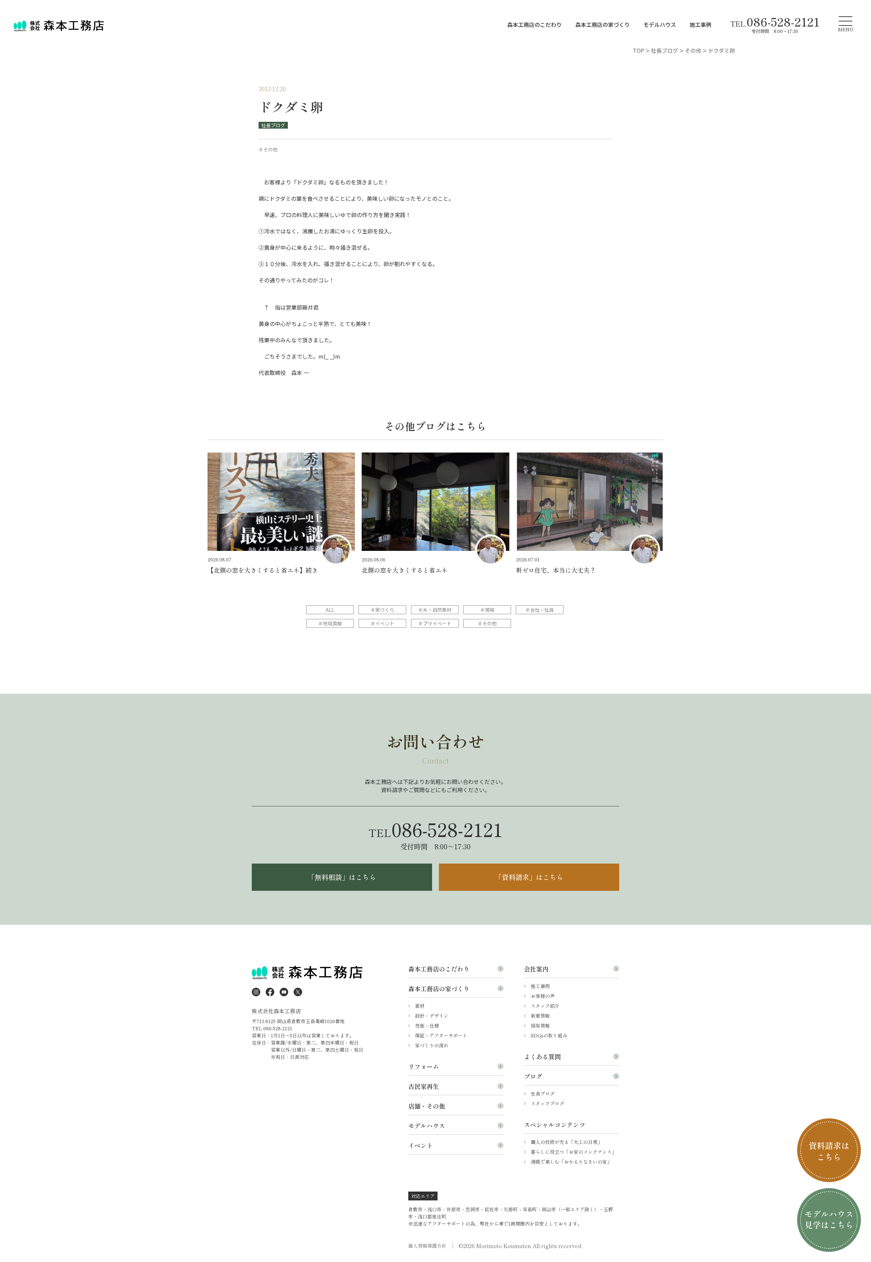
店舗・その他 (426, 1105)
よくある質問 (542, 1056)
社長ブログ (273, 125)
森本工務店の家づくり (602, 24)
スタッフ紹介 (545, 1005)
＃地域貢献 (330, 623)
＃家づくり (382, 609)
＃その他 (487, 623)
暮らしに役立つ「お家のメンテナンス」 (574, 1151)
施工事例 (700, 24)
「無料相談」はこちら (342, 877)
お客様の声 (543, 996)
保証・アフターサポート (441, 1035)
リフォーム (423, 1066)
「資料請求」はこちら (529, 877)
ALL (330, 609)
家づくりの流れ (431, 1045)
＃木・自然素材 (434, 609)
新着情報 (540, 1015)
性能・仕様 (427, 1025)
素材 (420, 1005)
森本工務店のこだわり (534, 24)
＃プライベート (434, 623)
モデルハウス (659, 24)
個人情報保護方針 (427, 1245)
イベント (420, 1145)
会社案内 (536, 968)
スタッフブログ (547, 1103)
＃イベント (382, 623)
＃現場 (487, 609)
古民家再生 (423, 1086)
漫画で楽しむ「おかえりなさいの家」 (571, 1161)
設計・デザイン (431, 1015)
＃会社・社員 (539, 609)
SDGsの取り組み (549, 1035)
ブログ (533, 1076)
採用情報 (540, 1025)
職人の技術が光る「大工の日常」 (566, 1141)
